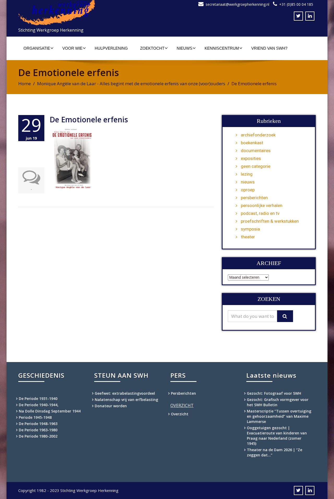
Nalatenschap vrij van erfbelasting (126, 399)
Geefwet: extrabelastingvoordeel (125, 393)
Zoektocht (152, 48)
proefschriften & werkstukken (270, 221)
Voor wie (72, 48)
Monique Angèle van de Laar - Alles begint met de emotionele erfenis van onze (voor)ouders (131, 84)
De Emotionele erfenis (89, 119)
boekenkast (252, 142)
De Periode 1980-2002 (38, 436)
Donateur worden (111, 405)
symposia (250, 229)
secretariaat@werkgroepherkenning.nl (237, 4)
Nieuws (184, 48)
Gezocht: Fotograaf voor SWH (274, 393)
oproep (248, 189)
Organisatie (36, 48)
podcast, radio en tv (260, 213)
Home (24, 84)
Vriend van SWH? (269, 48)
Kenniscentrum (222, 48)
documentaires (256, 150)
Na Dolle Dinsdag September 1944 (50, 411)
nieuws (248, 182)
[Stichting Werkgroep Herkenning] (90, 12)
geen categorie (255, 166)
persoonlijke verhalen (261, 205)
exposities (251, 158)
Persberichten (183, 393)
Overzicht (179, 413)
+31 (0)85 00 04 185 (296, 4)
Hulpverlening (111, 48)
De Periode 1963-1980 (38, 429)
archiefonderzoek (258, 134)
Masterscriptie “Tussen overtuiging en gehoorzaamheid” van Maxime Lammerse (279, 416)
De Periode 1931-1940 (38, 398)
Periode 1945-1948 (35, 417)
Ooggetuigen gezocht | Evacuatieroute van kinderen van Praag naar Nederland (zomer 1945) (277, 435)
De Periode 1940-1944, (38, 404)
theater (248, 236)
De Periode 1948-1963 (38, 423)
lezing (247, 174)
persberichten (254, 197)
